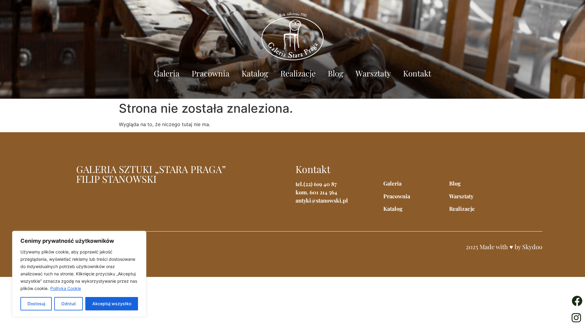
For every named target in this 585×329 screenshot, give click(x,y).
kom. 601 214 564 (316, 192)
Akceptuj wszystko (111, 303)
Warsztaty (373, 73)
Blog (335, 73)
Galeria (166, 73)
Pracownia (210, 73)
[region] (79, 274)
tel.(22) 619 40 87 (316, 184)
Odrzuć (68, 303)
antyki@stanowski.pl (322, 200)
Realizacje (298, 73)
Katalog (255, 73)
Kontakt (417, 73)
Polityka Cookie (65, 288)
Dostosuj (36, 303)
